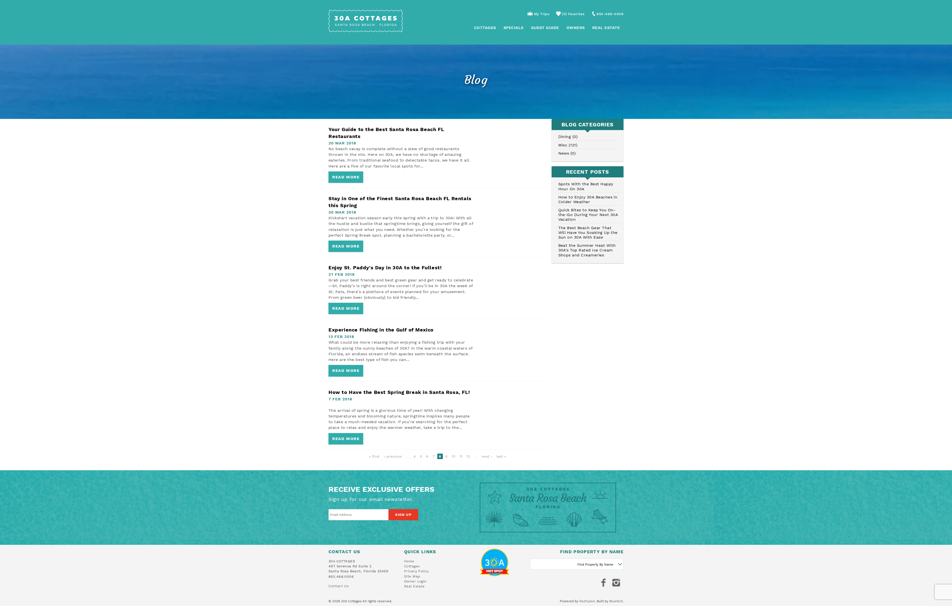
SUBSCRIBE (507, 327)
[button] (507, 279)
